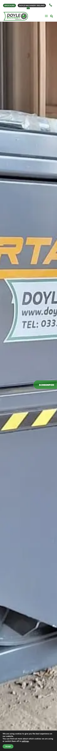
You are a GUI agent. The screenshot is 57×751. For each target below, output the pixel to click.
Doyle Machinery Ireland (32, 5)
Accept (8, 746)
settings (25, 741)
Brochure (9, 5)
